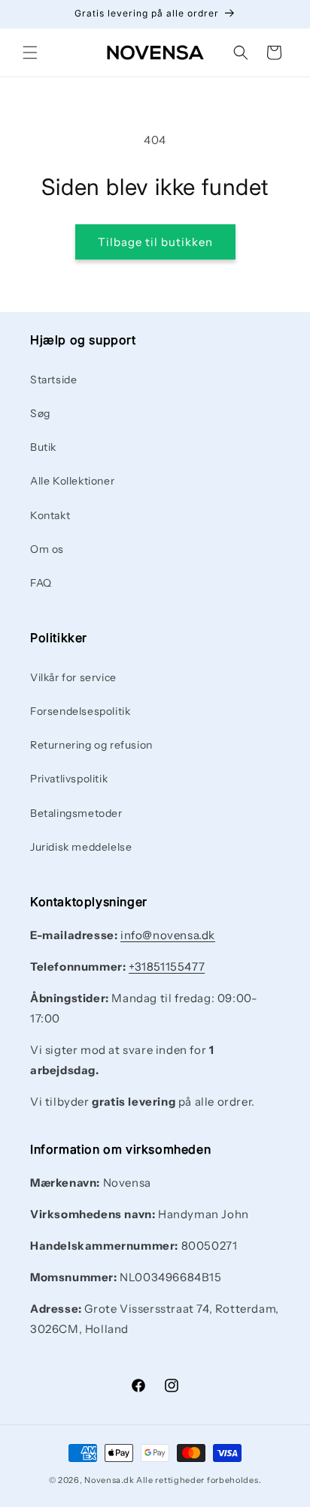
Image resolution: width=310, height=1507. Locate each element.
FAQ (41, 583)
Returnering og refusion (91, 745)
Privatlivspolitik (69, 778)
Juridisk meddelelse (81, 847)
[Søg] (240, 52)
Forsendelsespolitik (80, 711)
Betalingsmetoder (76, 813)
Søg (40, 413)
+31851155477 (167, 966)
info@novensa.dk (167, 935)
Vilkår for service (73, 677)
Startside (53, 379)
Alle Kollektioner (72, 481)
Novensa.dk (109, 1480)
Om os (47, 549)
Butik (43, 447)
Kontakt (50, 515)
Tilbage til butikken (155, 242)
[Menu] (30, 52)
